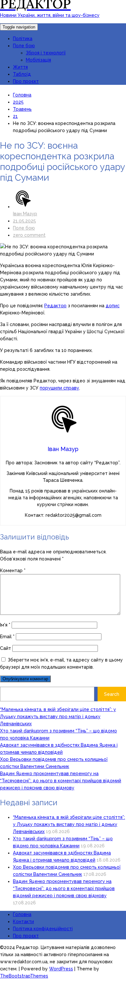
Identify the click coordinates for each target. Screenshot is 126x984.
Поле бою (24, 45)
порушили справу (59, 387)
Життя (20, 67)
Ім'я (5, 625)
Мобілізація (38, 59)
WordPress (61, 968)
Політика (22, 38)
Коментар (13, 570)
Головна (22, 914)
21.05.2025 (24, 220)
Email (7, 636)
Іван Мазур (25, 213)
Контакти (23, 921)
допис (113, 305)
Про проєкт (26, 81)
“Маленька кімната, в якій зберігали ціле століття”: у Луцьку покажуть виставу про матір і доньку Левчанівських (58, 716)
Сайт (5, 648)
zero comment (29, 235)
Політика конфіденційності (43, 928)
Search (111, 694)
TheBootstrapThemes (24, 975)
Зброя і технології (46, 52)
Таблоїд (22, 74)
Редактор (55, 305)
